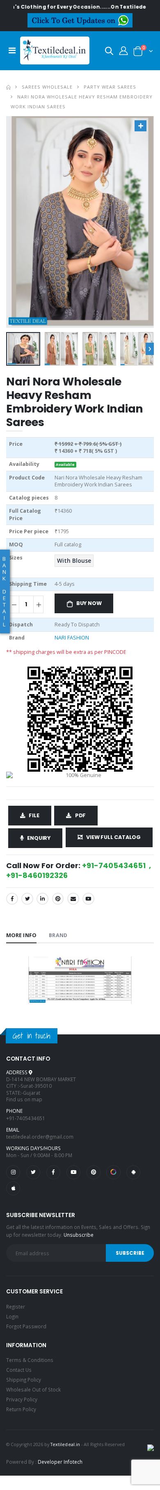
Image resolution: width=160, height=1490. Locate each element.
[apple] (13, 1188)
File (34, 815)
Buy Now (89, 603)
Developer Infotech (60, 1461)
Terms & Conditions (29, 1360)
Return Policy (21, 1409)
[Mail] (73, 899)
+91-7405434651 (25, 1118)
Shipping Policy (23, 1379)
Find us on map (24, 1099)
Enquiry (38, 837)
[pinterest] (94, 1172)
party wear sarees (110, 87)
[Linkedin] (42, 899)
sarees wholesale (47, 87)
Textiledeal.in (65, 1444)
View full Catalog (113, 837)
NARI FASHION (72, 637)
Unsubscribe (79, 1234)
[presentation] (150, 349)
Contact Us (19, 1369)
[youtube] (88, 899)
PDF (80, 815)
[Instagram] (13, 1172)
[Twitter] (27, 899)
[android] (133, 1172)
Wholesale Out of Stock (33, 1389)
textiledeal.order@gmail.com (39, 1136)
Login (12, 1316)
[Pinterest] (58, 899)
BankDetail (4, 591)
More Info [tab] (21, 935)
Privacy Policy (21, 1399)
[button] (109, 52)
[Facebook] (12, 899)
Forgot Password (26, 1326)
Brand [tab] (58, 935)
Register (15, 1306)
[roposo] (113, 1172)
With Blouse (74, 560)
